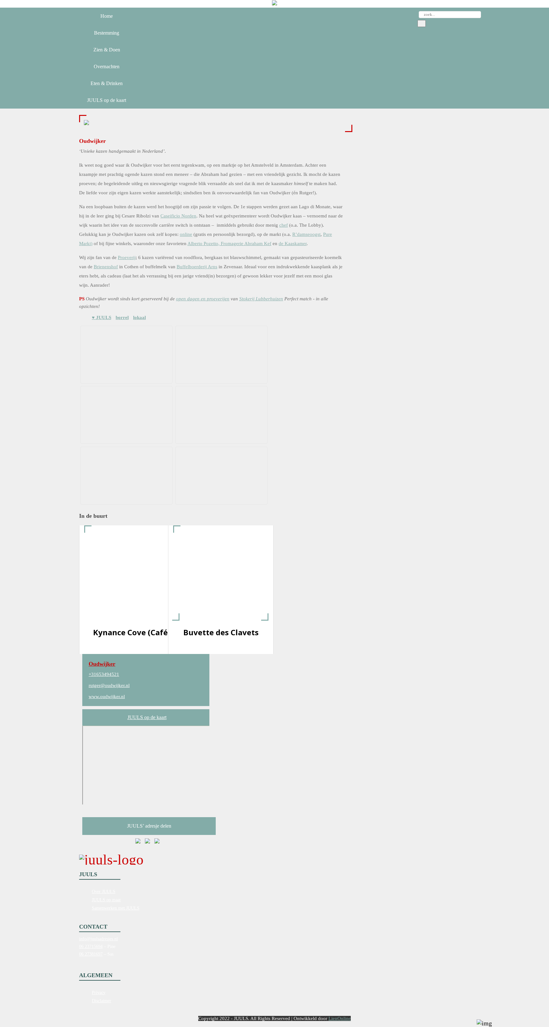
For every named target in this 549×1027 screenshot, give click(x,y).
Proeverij (127, 257)
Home (106, 16)
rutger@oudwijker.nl (109, 685)
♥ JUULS (101, 317)
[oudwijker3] (125, 415)
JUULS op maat (106, 899)
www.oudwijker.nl (107, 696)
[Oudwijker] (86, 123)
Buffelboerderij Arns (197, 266)
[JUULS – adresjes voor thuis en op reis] (274, 4)
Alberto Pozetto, (204, 243)
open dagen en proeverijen (202, 298)
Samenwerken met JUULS (115, 908)
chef (283, 225)
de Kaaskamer (293, 243)
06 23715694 (91, 946)
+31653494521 (104, 674)
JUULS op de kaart (146, 717)
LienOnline (340, 1018)
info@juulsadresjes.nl (98, 939)
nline (187, 234)
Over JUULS (103, 891)
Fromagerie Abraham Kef (246, 243)
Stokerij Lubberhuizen (261, 298)
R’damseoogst (306, 234)
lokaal (139, 317)
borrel (122, 317)
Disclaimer (101, 1000)
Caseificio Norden (178, 215)
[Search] (421, 23)
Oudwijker (102, 664)
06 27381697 (91, 954)
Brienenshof (106, 266)
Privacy (98, 992)
